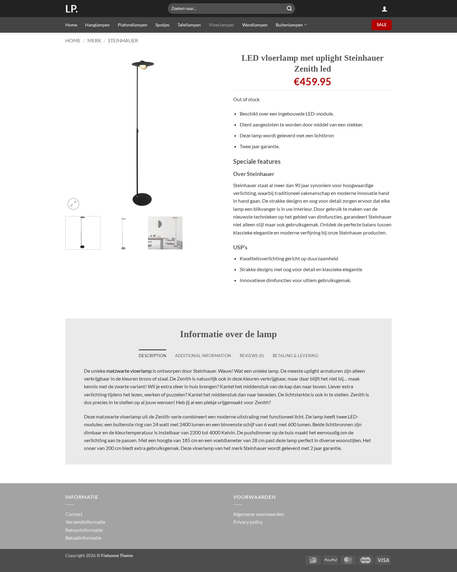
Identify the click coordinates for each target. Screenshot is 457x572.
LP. (71, 9)
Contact (74, 514)
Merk (94, 40)
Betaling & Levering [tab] (295, 355)
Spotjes (162, 24)
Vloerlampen (221, 24)
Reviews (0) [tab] (252, 355)
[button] (384, 9)
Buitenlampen (289, 24)
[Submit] (289, 8)
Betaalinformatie (83, 538)
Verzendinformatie (85, 522)
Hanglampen (97, 24)
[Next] (213, 132)
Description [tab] (152, 355)
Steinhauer (123, 40)
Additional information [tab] (203, 355)
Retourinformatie (84, 530)
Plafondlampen (132, 24)
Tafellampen (189, 24)
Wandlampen (255, 24)
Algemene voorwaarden (258, 514)
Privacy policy (248, 522)
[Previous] (76, 132)
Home (71, 24)
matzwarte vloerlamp (129, 371)
